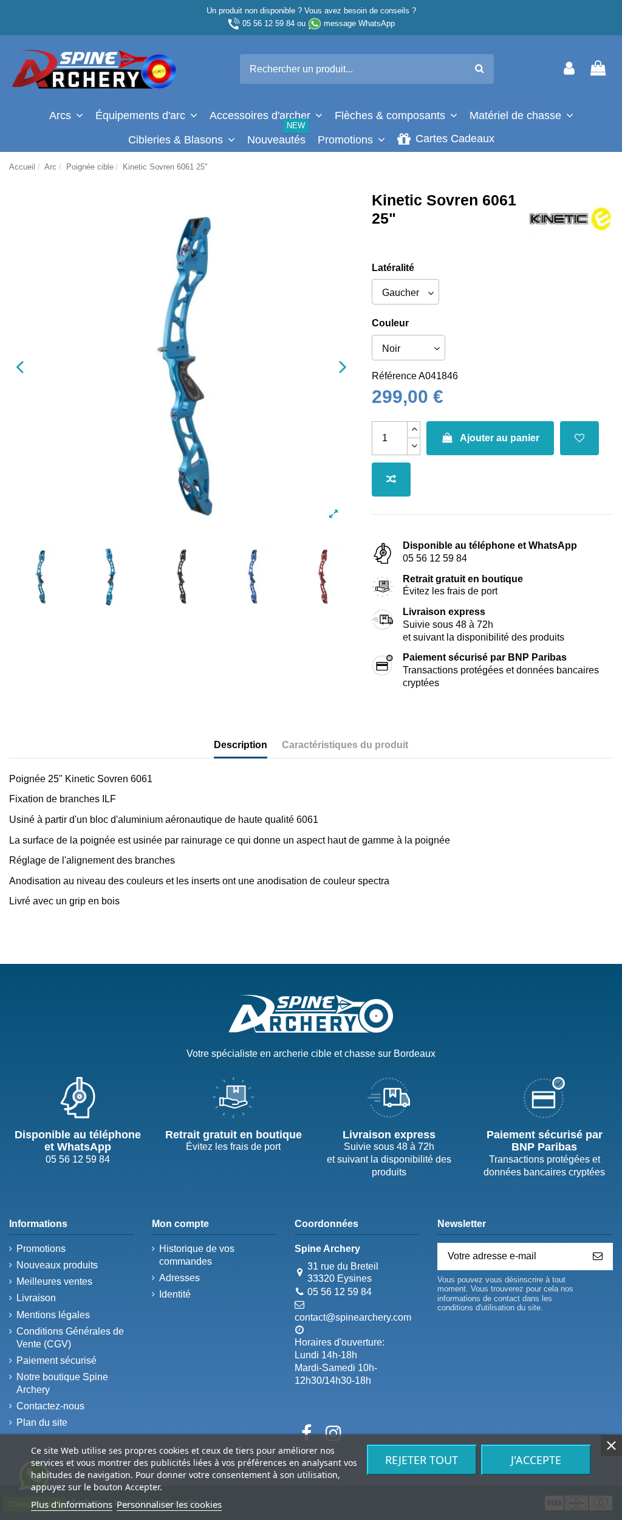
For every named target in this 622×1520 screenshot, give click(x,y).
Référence (394, 376)
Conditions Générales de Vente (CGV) (70, 1337)
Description (240, 745)
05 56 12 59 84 (268, 23)
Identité (175, 1294)
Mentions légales (53, 1315)
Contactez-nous (50, 1406)
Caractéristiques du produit (345, 745)
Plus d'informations (71, 1504)
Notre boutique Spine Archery (62, 1383)
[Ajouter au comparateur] (391, 480)
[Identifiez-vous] (569, 69)
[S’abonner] (597, 1256)
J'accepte (536, 1460)
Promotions (41, 1248)
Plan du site (41, 1422)
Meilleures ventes (54, 1281)
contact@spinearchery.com (353, 1317)
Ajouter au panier (499, 438)
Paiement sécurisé (56, 1360)
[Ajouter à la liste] (579, 438)
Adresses (179, 1278)
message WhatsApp (359, 23)
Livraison (36, 1298)
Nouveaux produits (57, 1265)
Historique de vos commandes (196, 1255)
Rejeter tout (421, 1460)
